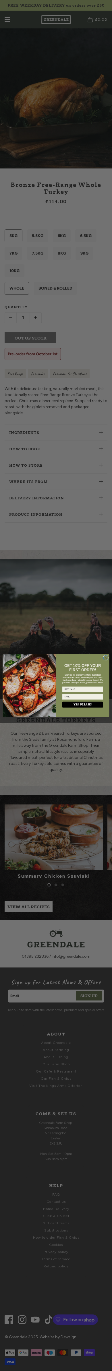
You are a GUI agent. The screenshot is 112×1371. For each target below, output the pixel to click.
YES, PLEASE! (83, 704)
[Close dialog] (105, 657)
